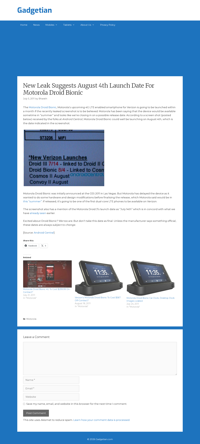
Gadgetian (34, 10)
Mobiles (49, 24)
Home (23, 24)
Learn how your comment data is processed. (101, 419)
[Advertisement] (100, 51)
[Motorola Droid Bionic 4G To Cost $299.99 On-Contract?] (47, 274)
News (36, 24)
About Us (86, 24)
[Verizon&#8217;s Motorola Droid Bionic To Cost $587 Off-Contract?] (99, 278)
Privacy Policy (107, 24)
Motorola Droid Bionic (42, 107)
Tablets (67, 24)
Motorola (31, 319)
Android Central (44, 232)
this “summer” (32, 201)
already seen (38, 213)
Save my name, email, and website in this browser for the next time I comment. (76, 403)
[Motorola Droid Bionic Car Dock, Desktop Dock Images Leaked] (151, 278)
